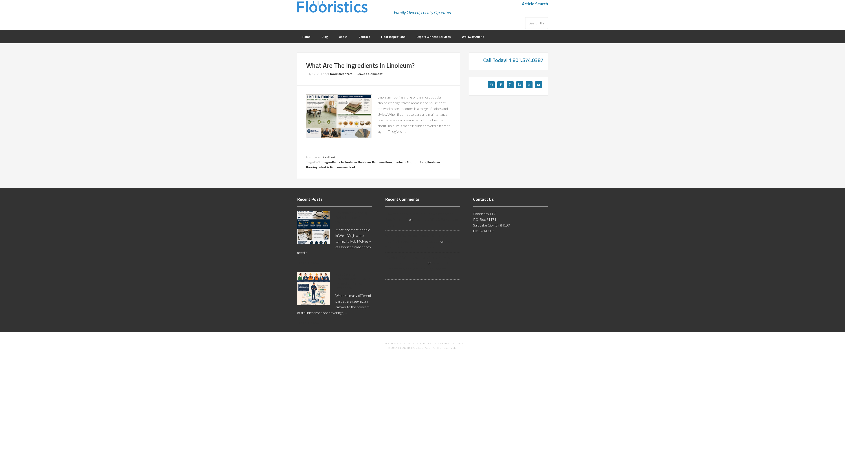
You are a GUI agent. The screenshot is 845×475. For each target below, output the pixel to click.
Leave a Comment (370, 74)
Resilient (329, 157)
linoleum (364, 162)
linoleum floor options (410, 162)
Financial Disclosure (414, 343)
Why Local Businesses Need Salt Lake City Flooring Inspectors (416, 268)
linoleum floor (382, 162)
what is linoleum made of (337, 167)
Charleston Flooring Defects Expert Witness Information (352, 217)
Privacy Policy (451, 343)
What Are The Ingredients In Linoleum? (360, 65)
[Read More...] (308, 263)
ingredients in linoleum (340, 162)
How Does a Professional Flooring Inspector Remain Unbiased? (353, 281)
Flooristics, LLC (332, 10)
